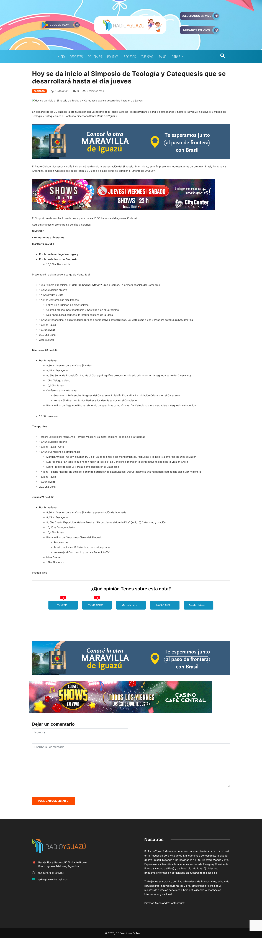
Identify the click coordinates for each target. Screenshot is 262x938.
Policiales (95, 56)
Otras (176, 56)
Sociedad (130, 56)
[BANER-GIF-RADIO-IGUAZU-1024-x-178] (123, 194)
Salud (162, 56)
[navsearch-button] (222, 56)
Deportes (76, 56)
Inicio (61, 56)
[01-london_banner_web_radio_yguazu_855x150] (131, 140)
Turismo (147, 56)
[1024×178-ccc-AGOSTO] (120, 696)
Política (113, 56)
